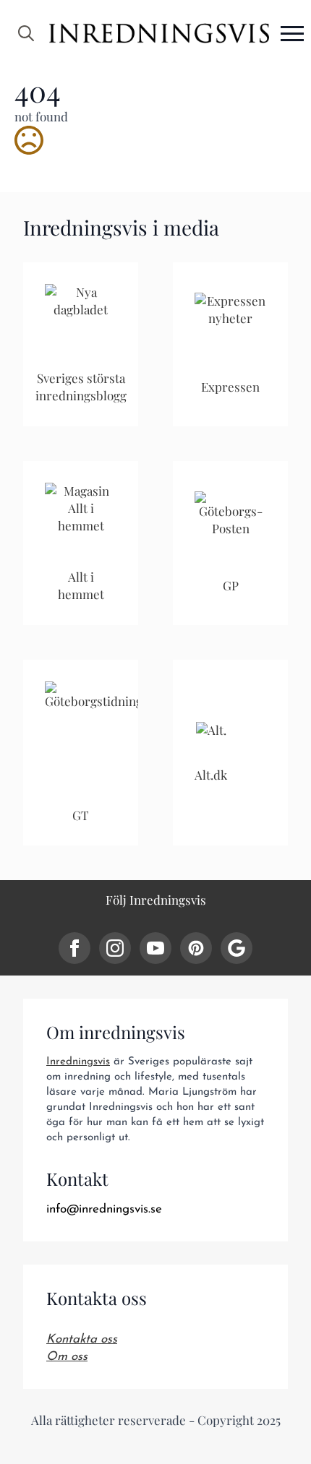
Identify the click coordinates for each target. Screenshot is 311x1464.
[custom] (196, 948)
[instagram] (115, 948)
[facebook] (74, 948)
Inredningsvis (78, 1061)
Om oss (67, 1357)
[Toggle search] (26, 33)
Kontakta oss (81, 1339)
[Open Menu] (292, 33)
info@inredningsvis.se (104, 1209)
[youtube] (155, 948)
